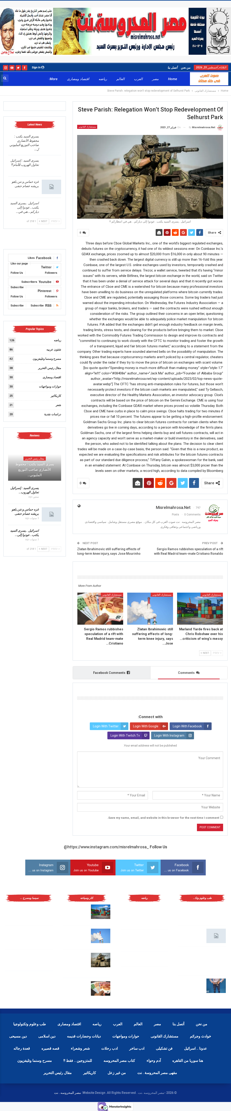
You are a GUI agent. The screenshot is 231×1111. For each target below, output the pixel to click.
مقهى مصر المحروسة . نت (157, 1073)
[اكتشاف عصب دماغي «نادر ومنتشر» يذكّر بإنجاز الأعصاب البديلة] (216, 957)
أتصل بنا (173, 67)
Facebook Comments (109, 673)
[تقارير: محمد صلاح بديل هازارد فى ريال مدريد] (158, 940)
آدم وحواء (154, 1060)
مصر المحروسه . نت (67, 1093)
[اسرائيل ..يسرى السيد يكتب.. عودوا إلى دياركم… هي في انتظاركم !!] (51, 208)
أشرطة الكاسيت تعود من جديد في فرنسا (19, 959)
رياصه (97, 1024)
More (54, 79)
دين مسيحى (18, 1036)
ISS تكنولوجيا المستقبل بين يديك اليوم (191, 935)
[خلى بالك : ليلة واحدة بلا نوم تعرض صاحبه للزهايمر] (216, 986)
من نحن (185, 67)
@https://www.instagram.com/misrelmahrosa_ (106, 846)
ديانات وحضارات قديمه (84, 1036)
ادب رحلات (109, 1048)
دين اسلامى (46, 1036)
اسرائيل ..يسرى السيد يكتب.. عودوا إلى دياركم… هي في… (24, 207)
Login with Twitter (106, 726)
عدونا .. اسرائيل (195, 1048)
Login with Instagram (169, 735)
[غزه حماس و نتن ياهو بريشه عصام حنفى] (51, 187)
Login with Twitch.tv (125, 735)
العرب (138, 79)
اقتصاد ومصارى (78, 79)
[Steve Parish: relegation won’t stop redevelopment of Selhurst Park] (100, 960)
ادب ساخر (136, 1048)
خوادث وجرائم (200, 1036)
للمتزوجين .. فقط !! (77, 1060)
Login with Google (145, 726)
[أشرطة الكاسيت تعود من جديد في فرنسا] (43, 960)
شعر (58, 405)
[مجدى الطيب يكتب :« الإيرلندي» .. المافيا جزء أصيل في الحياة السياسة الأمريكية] (43, 912)
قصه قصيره (50, 1048)
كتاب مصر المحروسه (119, 1060)
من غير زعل (117, 1073)
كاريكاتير (56, 395)
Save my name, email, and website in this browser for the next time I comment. (163, 817)
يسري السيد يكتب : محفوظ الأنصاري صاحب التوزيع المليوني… (34, 469)
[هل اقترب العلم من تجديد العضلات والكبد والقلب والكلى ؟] (216, 912)
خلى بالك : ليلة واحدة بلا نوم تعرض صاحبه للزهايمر (190, 985)
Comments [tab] (186, 673)
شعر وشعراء (80, 1048)
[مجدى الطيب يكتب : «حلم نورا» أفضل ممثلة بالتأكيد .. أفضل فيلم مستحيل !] (43, 936)
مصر (155, 79)
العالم (120, 79)
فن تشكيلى (164, 1048)
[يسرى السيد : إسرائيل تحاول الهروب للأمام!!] (51, 165)
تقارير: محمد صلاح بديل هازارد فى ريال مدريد (134, 939)
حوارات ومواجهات (50, 386)
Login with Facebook (187, 726)
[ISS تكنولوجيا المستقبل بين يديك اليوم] (216, 936)
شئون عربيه (53, 349)
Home (172, 79)
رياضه (103, 79)
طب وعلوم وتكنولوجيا (29, 1024)
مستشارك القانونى (87, 126)
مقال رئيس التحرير (49, 368)
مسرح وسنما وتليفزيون (47, 358)
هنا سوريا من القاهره (187, 1060)
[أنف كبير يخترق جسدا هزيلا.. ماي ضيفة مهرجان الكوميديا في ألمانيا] (43, 981)
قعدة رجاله (22, 1048)
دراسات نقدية (52, 414)
